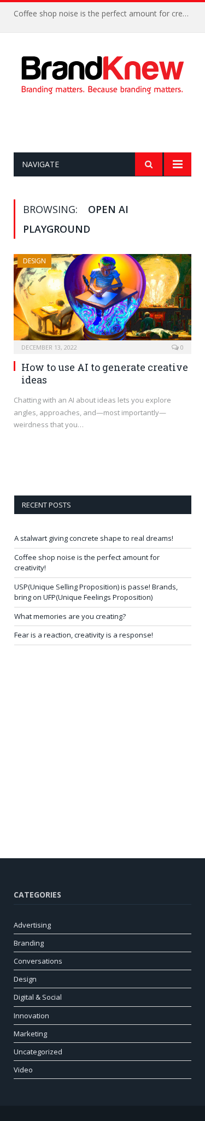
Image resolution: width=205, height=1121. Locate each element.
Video (23, 1070)
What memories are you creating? (70, 616)
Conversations (38, 961)
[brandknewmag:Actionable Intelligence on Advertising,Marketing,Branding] (103, 73)
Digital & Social (38, 997)
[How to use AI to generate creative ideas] (102, 300)
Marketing (30, 1034)
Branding (29, 943)
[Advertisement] (109, 123)
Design (34, 261)
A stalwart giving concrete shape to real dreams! (93, 538)
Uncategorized (38, 1052)
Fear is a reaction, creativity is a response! (83, 635)
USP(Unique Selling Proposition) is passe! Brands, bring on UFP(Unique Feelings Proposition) (96, 592)
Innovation (31, 1015)
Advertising (32, 925)
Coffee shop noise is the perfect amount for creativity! (105, 14)
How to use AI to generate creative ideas (104, 373)
